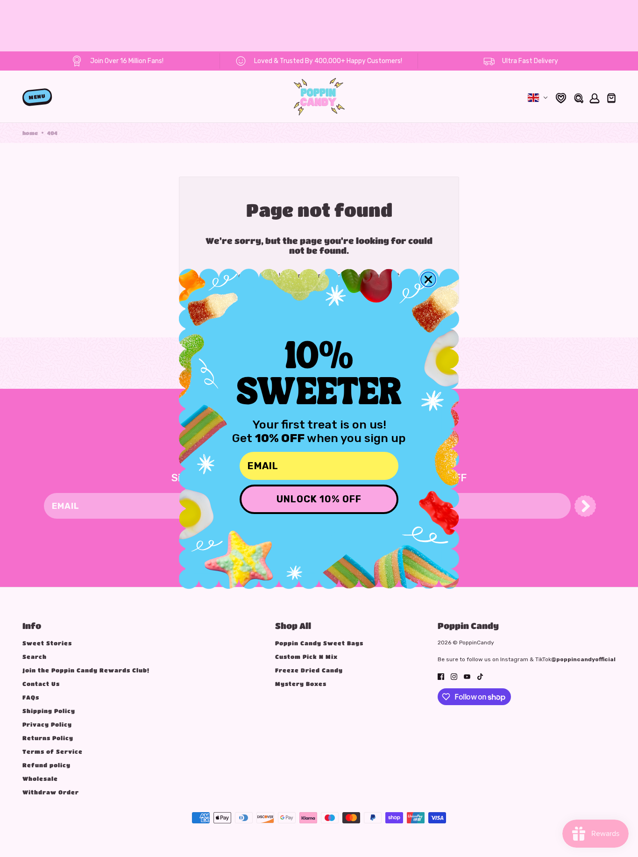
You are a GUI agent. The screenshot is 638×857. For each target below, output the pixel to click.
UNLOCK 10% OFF (319, 499)
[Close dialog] (428, 279)
